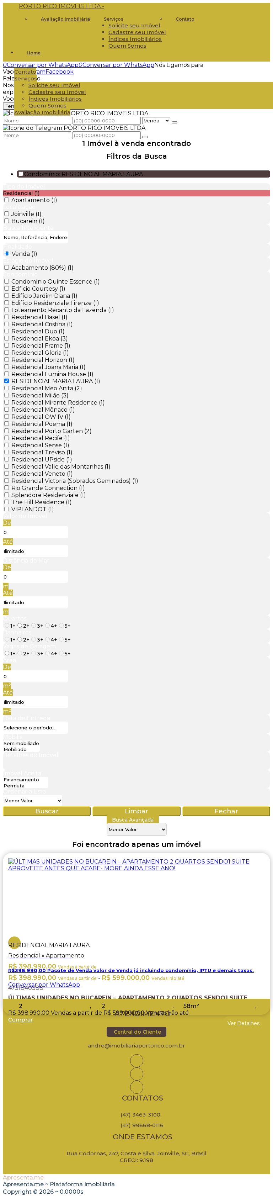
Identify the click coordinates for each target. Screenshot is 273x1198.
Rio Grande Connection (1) (48, 488)
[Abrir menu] (2, 65)
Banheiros (17, 632)
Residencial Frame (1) (40, 345)
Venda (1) (24, 253)
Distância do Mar (26, 560)
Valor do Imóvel (25, 516)
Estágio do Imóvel (28, 260)
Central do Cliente (137, 1032)
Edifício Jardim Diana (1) (44, 295)
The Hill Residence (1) (41, 502)
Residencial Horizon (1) (43, 360)
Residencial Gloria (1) (40, 352)
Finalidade (17, 246)
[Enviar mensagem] (174, 122)
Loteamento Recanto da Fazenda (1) (62, 310)
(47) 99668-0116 (142, 1125)
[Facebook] (136, 1074)
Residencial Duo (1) (38, 331)
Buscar (47, 811)
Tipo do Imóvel (24, 186)
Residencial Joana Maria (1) (48, 367)
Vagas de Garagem (29, 646)
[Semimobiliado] (21, 743)
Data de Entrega (26, 718)
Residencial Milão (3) (40, 395)
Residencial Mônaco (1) (43, 409)
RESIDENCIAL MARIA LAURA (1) (55, 381)
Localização (19, 207)
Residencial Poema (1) (42, 424)
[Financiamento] (25, 780)
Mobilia (13, 737)
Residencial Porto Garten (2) (51, 431)
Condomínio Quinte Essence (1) (55, 281)
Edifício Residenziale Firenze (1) (55, 303)
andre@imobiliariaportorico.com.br (136, 1045)
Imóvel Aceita (22, 773)
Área (9, 660)
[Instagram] (136, 1060)
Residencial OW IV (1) (41, 416)
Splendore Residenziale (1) (48, 495)
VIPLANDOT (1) (32, 509)
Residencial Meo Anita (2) (46, 388)
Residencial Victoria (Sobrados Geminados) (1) (74, 480)
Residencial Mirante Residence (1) (58, 402)
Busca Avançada (133, 820)
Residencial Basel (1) (39, 317)
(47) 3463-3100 (140, 1114)
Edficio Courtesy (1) (38, 288)
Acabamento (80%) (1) (42, 267)
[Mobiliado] (21, 749)
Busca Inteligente (28, 228)
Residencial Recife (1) (40, 438)
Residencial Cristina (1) (42, 324)
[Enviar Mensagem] (145, 137)
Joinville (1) (26, 214)
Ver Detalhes (243, 1023)
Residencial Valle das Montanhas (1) (61, 466)
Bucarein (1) (28, 221)
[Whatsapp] (136, 1087)
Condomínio (20, 274)
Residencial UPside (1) (41, 459)
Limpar (136, 811)
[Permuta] (25, 786)
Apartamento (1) (34, 200)
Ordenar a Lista (24, 791)
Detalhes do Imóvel (30, 755)
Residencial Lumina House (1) (52, 374)
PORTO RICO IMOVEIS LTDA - (61, 6)
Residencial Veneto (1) (42, 473)
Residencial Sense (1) (40, 445)
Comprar (20, 1019)
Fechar (226, 811)
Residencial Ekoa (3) (39, 338)
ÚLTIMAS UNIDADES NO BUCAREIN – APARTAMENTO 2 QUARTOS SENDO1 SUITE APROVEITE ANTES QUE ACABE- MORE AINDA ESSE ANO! (127, 996)
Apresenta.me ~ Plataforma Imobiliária (59, 1184)
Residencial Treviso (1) (42, 452)
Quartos (14, 618)
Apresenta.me (23, 1177)
